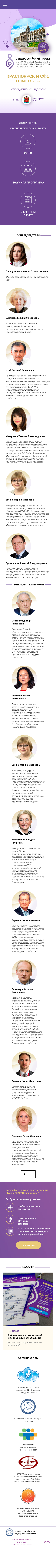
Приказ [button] (16, 100)
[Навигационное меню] (5, 4)
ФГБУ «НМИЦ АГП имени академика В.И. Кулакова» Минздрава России (28, 1390)
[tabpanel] (28, 880)
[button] (26, 99)
